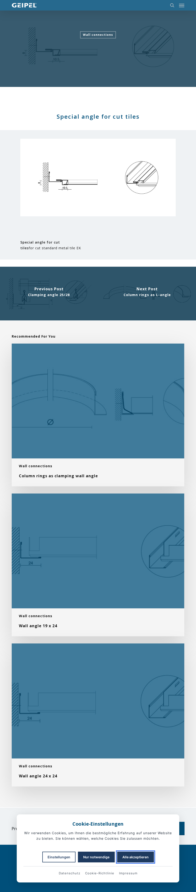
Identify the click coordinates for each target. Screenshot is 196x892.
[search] (172, 5)
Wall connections (98, 35)
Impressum (128, 873)
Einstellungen (59, 857)
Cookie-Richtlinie (99, 873)
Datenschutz (69, 873)
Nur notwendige (96, 857)
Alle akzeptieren (135, 857)
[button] (181, 5)
